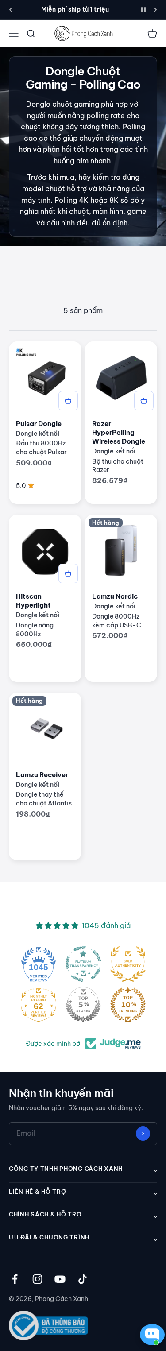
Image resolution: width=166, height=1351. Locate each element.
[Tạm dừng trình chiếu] (143, 9)
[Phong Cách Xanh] (83, 33)
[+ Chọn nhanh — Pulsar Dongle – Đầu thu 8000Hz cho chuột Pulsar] (68, 400)
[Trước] (10, 9)
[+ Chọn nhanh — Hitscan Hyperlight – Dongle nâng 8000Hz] (68, 573)
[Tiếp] (155, 10)
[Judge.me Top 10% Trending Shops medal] (128, 1004)
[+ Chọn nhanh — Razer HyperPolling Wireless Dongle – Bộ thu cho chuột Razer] (144, 400)
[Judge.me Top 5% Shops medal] (83, 1004)
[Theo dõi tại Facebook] (15, 1279)
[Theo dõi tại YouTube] (60, 1279)
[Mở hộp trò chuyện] (150, 1334)
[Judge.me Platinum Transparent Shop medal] (83, 964)
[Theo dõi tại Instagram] (37, 1279)
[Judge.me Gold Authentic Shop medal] (128, 964)
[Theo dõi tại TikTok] (83, 1279)
